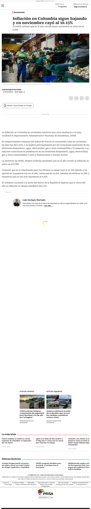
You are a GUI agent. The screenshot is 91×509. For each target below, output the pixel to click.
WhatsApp (87, 98)
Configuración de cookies (64, 484)
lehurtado (23, 89)
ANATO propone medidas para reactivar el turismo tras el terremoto (48, 465)
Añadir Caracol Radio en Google (19, 105)
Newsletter (31, 483)
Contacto (5, 483)
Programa (62, 7)
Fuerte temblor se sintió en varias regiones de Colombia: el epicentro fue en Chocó (16, 441)
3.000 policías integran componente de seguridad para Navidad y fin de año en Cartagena (32, 414)
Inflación (8, 192)
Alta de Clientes (63, 483)
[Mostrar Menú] (2, 6)
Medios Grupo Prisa (45, 497)
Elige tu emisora (80, 7)
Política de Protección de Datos (25, 484)
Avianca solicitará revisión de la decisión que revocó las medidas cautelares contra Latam (58, 414)
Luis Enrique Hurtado (11, 89)
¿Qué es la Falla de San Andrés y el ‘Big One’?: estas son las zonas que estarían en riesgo (49, 441)
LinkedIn (81, 98)
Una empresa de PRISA (45, 492)
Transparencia (81, 484)
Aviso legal (8, 484)
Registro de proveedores (80, 483)
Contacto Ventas (18, 483)
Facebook (71, 98)
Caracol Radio (10, 5)
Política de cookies (46, 484)
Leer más (47, 205)
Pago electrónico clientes (46, 483)
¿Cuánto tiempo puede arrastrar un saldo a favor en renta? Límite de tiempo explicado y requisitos (15, 465)
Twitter (76, 98)
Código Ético (45, 486)
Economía (19, 12)
